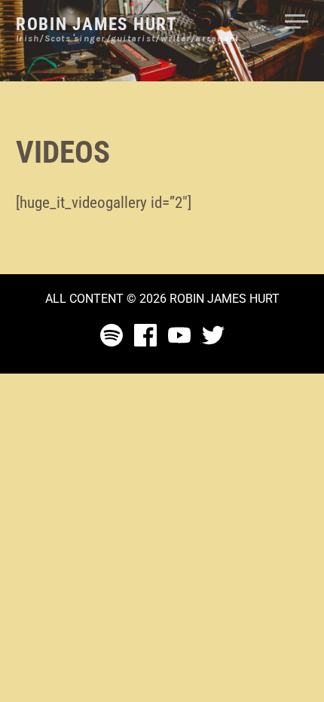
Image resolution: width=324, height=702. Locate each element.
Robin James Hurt (96, 24)
